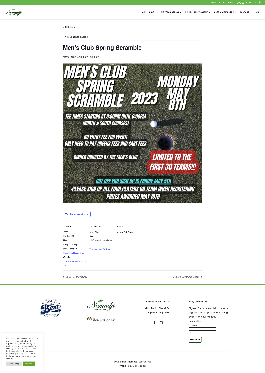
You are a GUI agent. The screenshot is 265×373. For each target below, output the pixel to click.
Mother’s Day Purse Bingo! (186, 276)
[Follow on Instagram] (161, 322)
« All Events (69, 27)
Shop (258, 12)
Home (142, 12)
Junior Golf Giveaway (76, 276)
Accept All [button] (29, 364)
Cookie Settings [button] (14, 364)
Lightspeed (139, 365)
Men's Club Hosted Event (74, 253)
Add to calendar (77, 214)
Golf (151, 12)
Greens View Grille (224, 12)
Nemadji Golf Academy (196, 12)
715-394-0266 (244, 3)
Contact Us (215, 3)
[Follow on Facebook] (154, 322)
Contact (244, 12)
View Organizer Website (99, 249)
